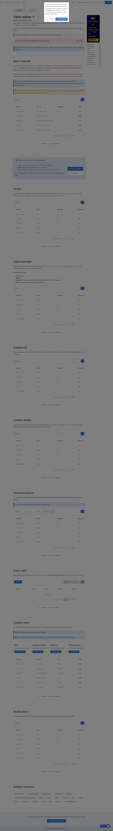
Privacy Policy (48, 10)
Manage (52, 19)
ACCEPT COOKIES (61, 19)
